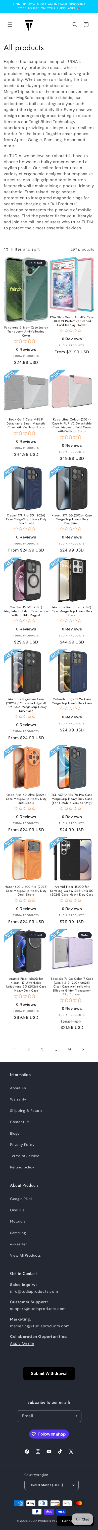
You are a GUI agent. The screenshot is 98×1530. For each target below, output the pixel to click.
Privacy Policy (22, 1144)
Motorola (18, 1221)
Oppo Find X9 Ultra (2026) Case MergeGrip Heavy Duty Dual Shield (26, 799)
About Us (18, 1088)
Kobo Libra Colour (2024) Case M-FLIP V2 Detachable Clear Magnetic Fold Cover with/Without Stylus (72, 425)
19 (69, 1049)
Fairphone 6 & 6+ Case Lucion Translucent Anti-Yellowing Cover (26, 332)
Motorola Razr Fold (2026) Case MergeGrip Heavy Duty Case (72, 611)
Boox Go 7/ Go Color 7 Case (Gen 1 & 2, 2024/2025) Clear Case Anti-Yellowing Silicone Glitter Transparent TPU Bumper (72, 987)
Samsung (18, 1233)
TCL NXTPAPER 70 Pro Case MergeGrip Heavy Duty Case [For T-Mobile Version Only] (72, 799)
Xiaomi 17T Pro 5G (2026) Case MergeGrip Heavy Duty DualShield (26, 519)
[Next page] (82, 1049)
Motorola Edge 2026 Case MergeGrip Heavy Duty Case (72, 701)
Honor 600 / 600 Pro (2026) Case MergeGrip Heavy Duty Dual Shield (26, 891)
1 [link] (15, 1049)
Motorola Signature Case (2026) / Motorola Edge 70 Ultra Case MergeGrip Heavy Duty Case (26, 705)
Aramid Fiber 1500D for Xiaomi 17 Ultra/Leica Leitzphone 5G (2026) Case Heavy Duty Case (26, 985)
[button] (10, 24)
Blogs (14, 1133)
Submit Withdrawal (49, 1373)
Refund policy (22, 1167)
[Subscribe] (75, 1416)
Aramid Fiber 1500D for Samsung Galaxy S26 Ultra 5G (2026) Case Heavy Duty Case (71, 891)
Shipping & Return (26, 1110)
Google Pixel (21, 1198)
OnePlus (17, 1210)
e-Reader (18, 1244)
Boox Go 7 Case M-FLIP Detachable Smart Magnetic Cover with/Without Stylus (26, 423)
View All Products (25, 1255)
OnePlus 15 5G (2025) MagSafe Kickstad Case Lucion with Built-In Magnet (26, 611)
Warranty (18, 1099)
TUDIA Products (40, 1520)
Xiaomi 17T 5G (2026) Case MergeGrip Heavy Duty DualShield (72, 519)
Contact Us (20, 1122)
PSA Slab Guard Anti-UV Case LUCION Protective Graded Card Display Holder (71, 321)
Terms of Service (24, 1156)
